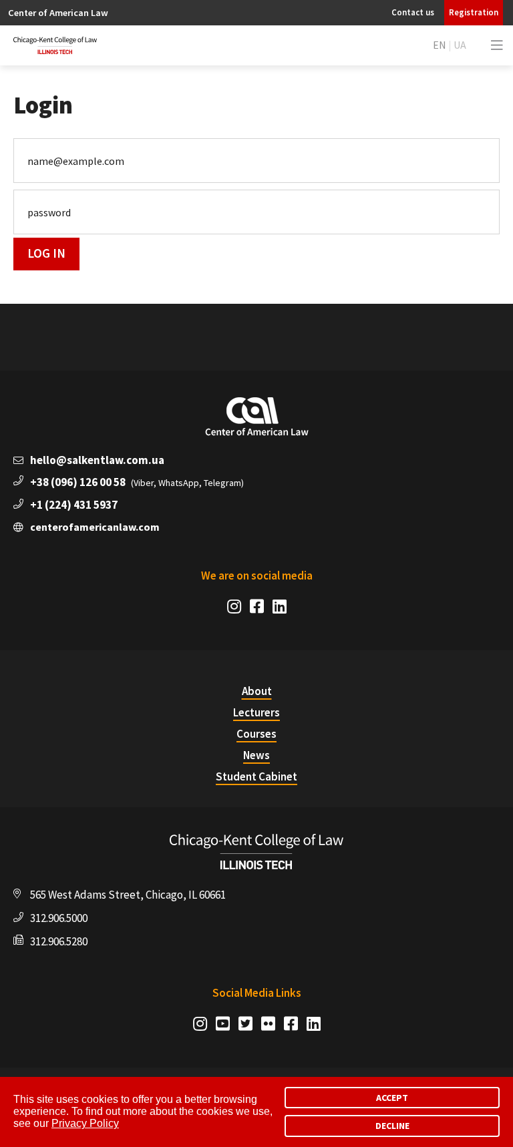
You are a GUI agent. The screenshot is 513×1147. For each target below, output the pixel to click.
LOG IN (46, 253)
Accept (392, 1098)
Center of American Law (58, 13)
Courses (256, 733)
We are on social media (257, 575)
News (256, 755)
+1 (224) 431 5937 (74, 504)
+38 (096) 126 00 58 (78, 482)
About (257, 691)
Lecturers (256, 712)
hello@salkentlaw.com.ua (97, 460)
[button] (497, 45)
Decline (392, 1126)
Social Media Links (256, 992)
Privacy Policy (85, 1123)
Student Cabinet (256, 776)
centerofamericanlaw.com (95, 526)
